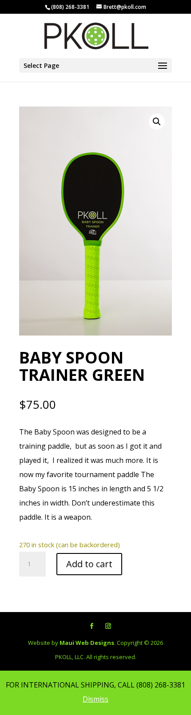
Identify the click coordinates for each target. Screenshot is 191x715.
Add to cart (89, 564)
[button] (157, 122)
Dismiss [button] (95, 699)
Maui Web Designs (87, 643)
